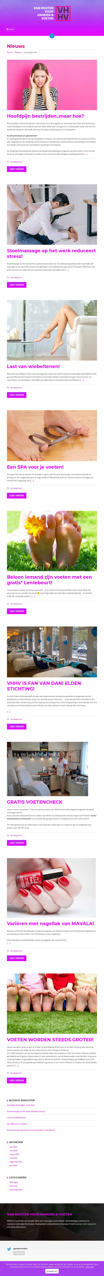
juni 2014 (13, 1165)
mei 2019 (13, 1150)
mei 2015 (13, 1158)
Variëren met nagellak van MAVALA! (50, 923)
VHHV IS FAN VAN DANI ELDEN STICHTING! (44, 686)
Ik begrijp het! (52, 1271)
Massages (14, 1182)
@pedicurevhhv (20, 1248)
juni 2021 (13, 1147)
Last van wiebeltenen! (33, 366)
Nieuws (18, 52)
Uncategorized (16, 162)
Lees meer (89, 1267)
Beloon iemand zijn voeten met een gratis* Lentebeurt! (49, 579)
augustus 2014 (16, 1161)
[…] (85, 154)
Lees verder (17, 169)
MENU (11, 29)
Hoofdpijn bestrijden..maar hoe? (45, 116)
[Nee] (101, 1268)
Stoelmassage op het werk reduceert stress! (51, 253)
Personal (14, 1186)
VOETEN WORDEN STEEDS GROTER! (50, 1039)
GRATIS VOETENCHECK (34, 802)
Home (9, 52)
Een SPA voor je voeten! (35, 467)
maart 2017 (15, 1154)
